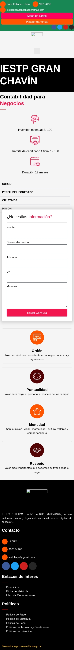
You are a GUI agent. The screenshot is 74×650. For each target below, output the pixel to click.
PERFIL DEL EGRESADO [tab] (17, 192)
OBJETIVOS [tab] (9, 200)
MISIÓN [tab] (7, 208)
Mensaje (12, 286)
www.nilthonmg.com (31, 646)
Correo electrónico (18, 242)
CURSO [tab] (7, 184)
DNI (9, 271)
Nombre (11, 227)
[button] (37, 51)
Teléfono (12, 257)
